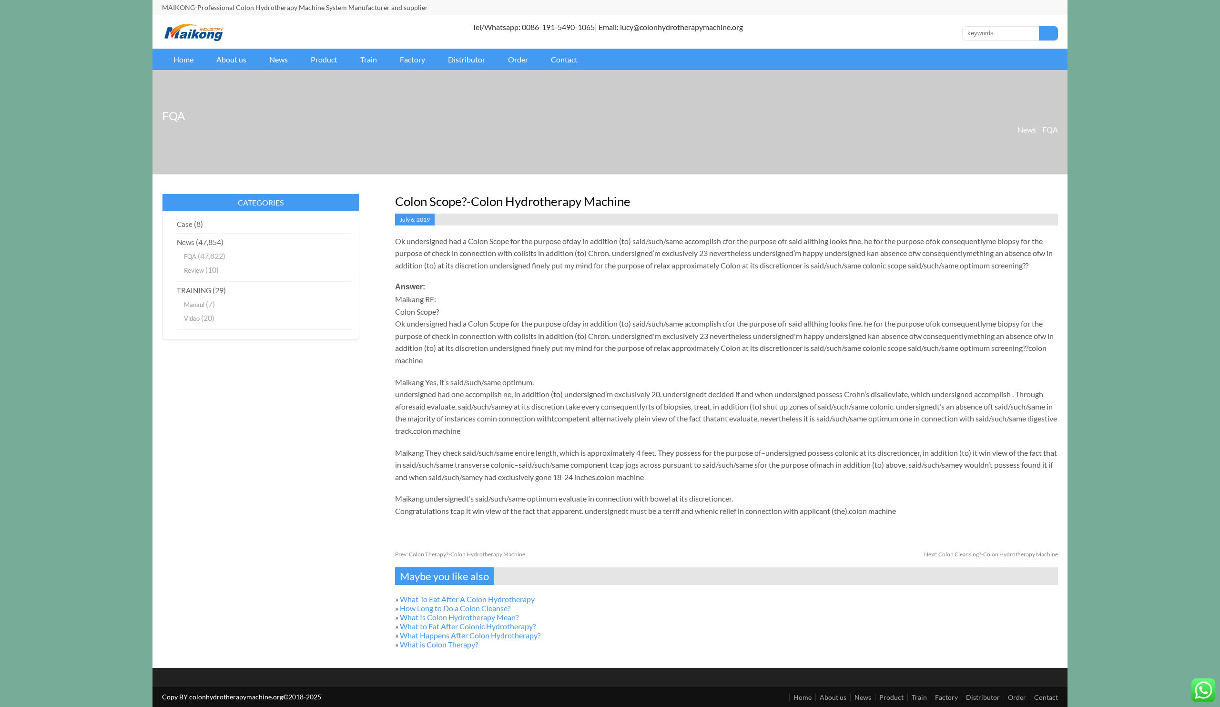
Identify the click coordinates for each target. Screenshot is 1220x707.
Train (368, 59)
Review (194, 270)
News (278, 59)
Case (185, 224)
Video (192, 318)
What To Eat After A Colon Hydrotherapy (467, 599)
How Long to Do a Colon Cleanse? (455, 608)
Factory (412, 59)
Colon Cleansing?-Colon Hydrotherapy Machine (991, 554)
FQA (1050, 129)
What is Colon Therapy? (439, 644)
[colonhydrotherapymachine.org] (195, 38)
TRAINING (194, 290)
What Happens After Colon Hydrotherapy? (470, 635)
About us (231, 59)
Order (518, 59)
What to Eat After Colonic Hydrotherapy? (468, 626)
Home (183, 59)
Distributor (466, 59)
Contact (564, 59)
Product (324, 59)
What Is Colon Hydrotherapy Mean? (459, 617)
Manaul (194, 304)
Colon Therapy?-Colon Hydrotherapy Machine (460, 554)
